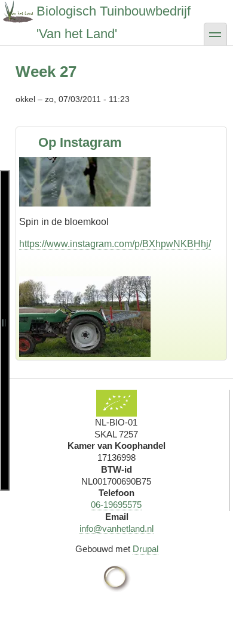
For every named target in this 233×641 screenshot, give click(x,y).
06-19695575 (116, 505)
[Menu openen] (5, 330)
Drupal (145, 549)
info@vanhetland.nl (116, 528)
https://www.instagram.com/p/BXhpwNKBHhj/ (115, 188)
